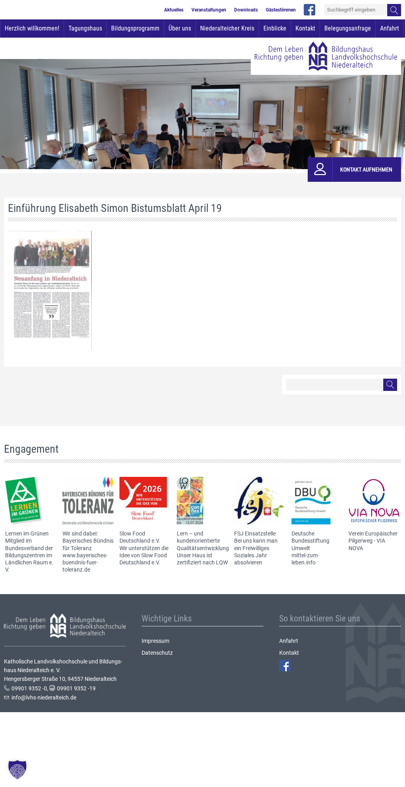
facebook (309, 9)
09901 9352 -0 (29, 688)
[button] (17, 769)
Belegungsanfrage (347, 28)
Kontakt (305, 28)
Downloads (246, 10)
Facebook (285, 665)
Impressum (155, 641)
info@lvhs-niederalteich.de (43, 697)
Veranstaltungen (208, 10)
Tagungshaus (85, 28)
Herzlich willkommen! (32, 28)
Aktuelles (174, 10)
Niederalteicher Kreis (227, 28)
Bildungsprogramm (135, 28)
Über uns (179, 28)
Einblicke (274, 28)
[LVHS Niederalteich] (326, 56)
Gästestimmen (281, 10)
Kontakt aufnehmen (366, 169)
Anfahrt (389, 28)
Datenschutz (157, 653)
